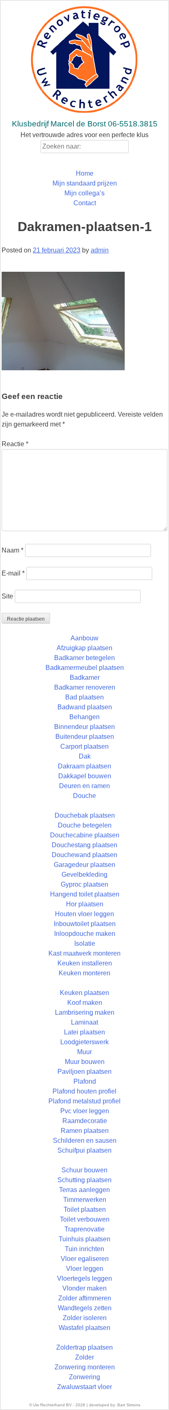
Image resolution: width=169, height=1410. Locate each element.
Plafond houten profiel (84, 1091)
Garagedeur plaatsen (84, 864)
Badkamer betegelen (84, 657)
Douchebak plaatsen (85, 815)
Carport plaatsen (84, 746)
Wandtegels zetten (85, 1308)
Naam (12, 550)
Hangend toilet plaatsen (84, 894)
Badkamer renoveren (84, 687)
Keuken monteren (84, 973)
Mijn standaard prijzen (85, 183)
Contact (84, 202)
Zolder (84, 1357)
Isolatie (84, 943)
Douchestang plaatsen (84, 844)
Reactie (15, 443)
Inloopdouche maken (84, 933)
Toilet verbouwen (85, 1219)
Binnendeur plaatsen (84, 726)
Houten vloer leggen (84, 913)
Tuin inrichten (84, 1248)
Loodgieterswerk (84, 1042)
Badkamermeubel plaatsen (85, 667)
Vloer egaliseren (85, 1258)
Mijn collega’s (84, 193)
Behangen (84, 716)
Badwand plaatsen (84, 707)
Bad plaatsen (84, 697)
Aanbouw (84, 638)
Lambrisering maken (84, 1012)
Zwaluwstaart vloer (84, 1386)
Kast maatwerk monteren (84, 953)
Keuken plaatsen (84, 992)
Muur (84, 1051)
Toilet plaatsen (85, 1209)
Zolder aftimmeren (84, 1298)
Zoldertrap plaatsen (84, 1347)
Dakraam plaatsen (84, 766)
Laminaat (84, 1022)
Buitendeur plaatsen (84, 736)
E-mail (13, 573)
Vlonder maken (84, 1288)
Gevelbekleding (84, 874)
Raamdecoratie (84, 1120)
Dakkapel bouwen (84, 776)
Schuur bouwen (84, 1170)
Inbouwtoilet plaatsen (85, 923)
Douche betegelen (85, 825)
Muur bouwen (85, 1061)
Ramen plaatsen (85, 1130)
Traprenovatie (84, 1229)
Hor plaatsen (84, 904)
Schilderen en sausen (84, 1140)
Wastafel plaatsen (84, 1327)
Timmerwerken (84, 1199)
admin (100, 250)
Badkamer (85, 677)
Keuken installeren (84, 963)
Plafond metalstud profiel (84, 1101)
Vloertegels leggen (84, 1278)
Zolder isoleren (85, 1317)
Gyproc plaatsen (84, 884)
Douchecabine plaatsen (84, 835)
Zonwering (84, 1376)
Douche (84, 795)
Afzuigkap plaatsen (84, 647)
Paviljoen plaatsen (84, 1071)
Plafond (84, 1081)
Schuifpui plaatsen (84, 1150)
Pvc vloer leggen (84, 1110)
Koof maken (84, 1002)
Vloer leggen (84, 1268)
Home (85, 173)
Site (7, 596)
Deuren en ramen (84, 785)
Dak (85, 756)
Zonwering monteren (85, 1367)
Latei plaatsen (84, 1032)
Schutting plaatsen (84, 1179)
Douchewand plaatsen (84, 854)
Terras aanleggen (84, 1189)
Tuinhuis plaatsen (84, 1239)
